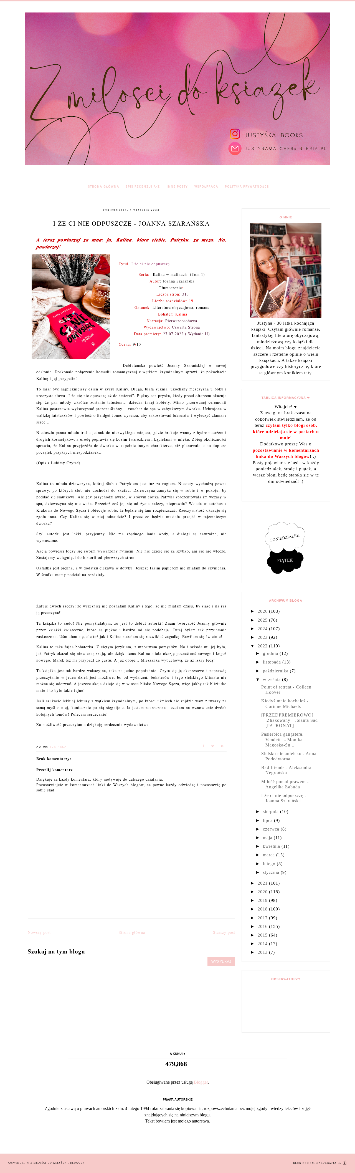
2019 (263, 900)
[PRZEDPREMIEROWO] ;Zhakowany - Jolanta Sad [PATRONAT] (289, 720)
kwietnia (272, 846)
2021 (263, 883)
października (276, 671)
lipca (268, 820)
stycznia (272, 872)
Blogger (201, 1082)
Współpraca (206, 186)
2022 (263, 646)
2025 (263, 620)
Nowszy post (39, 932)
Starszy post (224, 932)
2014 (263, 943)
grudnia (271, 653)
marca (269, 854)
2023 (263, 637)
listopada (272, 662)
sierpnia (271, 811)
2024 (263, 628)
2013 (263, 952)
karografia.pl (329, 1163)
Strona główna (103, 186)
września (272, 679)
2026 (263, 611)
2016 (263, 926)
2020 (263, 891)
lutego (270, 863)
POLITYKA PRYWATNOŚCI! (247, 186)
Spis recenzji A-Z (143, 186)
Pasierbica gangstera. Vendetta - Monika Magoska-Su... (282, 739)
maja (268, 837)
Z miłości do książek (49, 1163)
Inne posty (177, 186)
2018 (263, 909)
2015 (263, 935)
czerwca (272, 829)
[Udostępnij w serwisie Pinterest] (222, 747)
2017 (263, 917)
